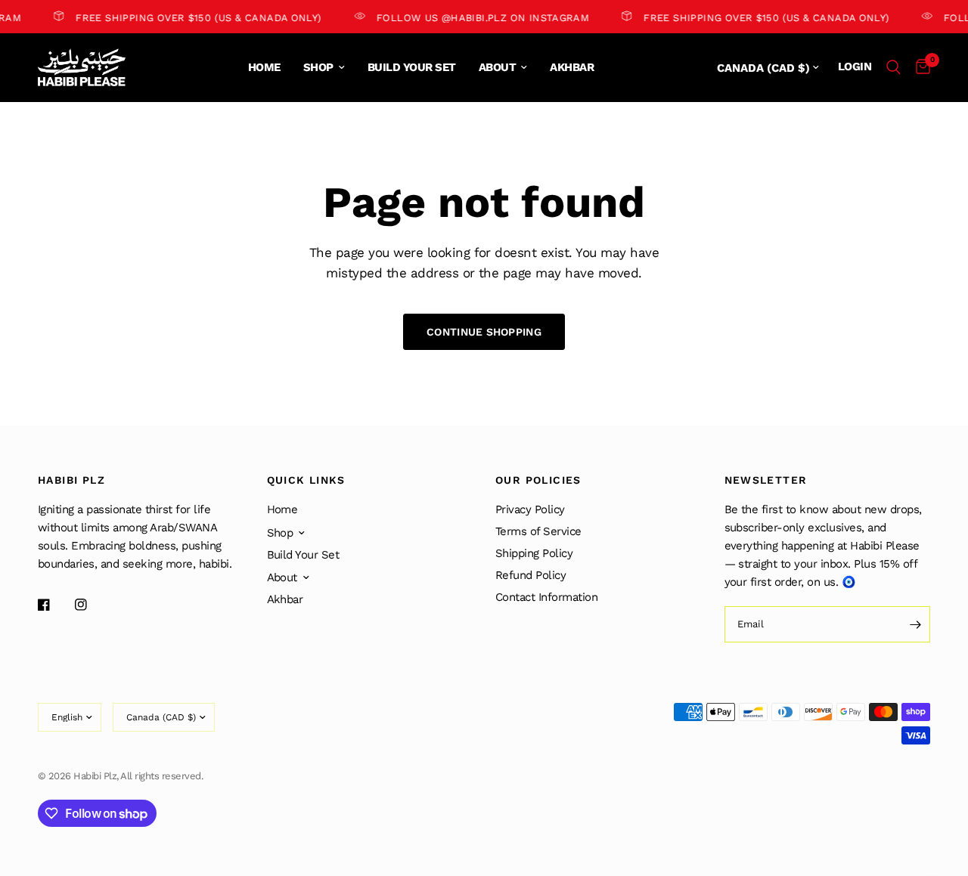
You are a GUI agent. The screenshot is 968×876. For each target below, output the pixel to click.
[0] (919, 67)
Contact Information (546, 597)
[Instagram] (91, 604)
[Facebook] (54, 604)
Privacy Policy (530, 509)
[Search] (893, 67)
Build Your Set (412, 67)
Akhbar (572, 67)
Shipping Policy (533, 553)
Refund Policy (530, 575)
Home (264, 67)
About (497, 67)
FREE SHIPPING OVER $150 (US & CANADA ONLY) (194, 17)
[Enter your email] (915, 624)
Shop (318, 67)
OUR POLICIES (538, 480)
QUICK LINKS (306, 480)
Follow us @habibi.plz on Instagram (477, 17)
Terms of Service (538, 531)
